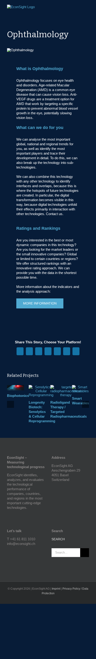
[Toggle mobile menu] (87, 8)
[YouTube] (8, 552)
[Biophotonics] (15, 387)
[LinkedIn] (14, 552)
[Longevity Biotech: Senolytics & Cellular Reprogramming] (41, 387)
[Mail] (21, 552)
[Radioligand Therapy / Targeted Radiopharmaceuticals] (65, 387)
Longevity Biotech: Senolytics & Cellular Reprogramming (42, 411)
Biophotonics (18, 396)
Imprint (56, 588)
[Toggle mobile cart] (79, 8)
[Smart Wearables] (80, 387)
